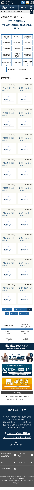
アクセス (4, 462)
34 (16, 309)
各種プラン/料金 (8, 332)
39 (11, 313)
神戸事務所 (11, 69)
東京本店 (17, 37)
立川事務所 (6, 48)
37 (29, 309)
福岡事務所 (22, 69)
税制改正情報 (5, 468)
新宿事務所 (27, 37)
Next (26, 313)
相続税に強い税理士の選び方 (25, 325)
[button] (32, 12)
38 (7, 313)
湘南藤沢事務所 (17, 55)
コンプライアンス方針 (24, 455)
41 (21, 313)
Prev (5, 309)
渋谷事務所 (17, 42)
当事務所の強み (8, 325)
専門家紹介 (8, 339)
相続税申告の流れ (25, 332)
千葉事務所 (17, 48)
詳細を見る (9, 100)
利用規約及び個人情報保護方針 (7, 455)
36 (25, 309)
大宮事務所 (27, 55)
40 (16, 313)
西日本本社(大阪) (27, 63)
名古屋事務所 (6, 63)
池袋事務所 (6, 42)
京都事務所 (17, 63)
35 (20, 309)
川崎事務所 (27, 48)
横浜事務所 (6, 55)
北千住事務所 (27, 42)
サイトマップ (22, 462)
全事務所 (6, 37)
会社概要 (25, 339)
